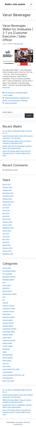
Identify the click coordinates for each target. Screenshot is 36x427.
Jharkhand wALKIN (9, 340)
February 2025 (7, 187)
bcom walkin (7, 285)
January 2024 (7, 225)
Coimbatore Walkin (9, 308)
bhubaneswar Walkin (10, 294)
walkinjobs (24, 100)
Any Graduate (9, 92)
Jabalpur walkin (8, 334)
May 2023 (6, 239)
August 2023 (7, 231)
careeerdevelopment (12, 98)
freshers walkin (8, 320)
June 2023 (6, 236)
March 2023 (7, 245)
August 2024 (7, 205)
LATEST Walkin (8, 95)
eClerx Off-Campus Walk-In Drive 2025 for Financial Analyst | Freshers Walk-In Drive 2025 (17, 153)
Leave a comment (11, 103)
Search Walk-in (8, 112)
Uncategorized (7, 372)
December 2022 (8, 254)
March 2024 (7, 219)
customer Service (8, 311)
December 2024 (8, 193)
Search (29, 115)
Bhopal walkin (7, 291)
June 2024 (6, 210)
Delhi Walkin (7, 314)
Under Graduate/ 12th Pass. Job (13, 375)
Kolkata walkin (7, 343)
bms (4, 297)
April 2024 (6, 216)
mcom (5, 352)
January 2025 (7, 190)
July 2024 (6, 207)
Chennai (5, 303)
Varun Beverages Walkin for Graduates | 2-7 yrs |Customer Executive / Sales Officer (18, 33)
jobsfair (5, 100)
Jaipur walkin (7, 337)
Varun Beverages (14, 100)
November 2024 (8, 196)
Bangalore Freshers (9, 277)
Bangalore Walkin (8, 279)
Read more (6, 87)
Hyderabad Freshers (9, 329)
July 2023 (6, 233)
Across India (7, 268)
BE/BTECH (6, 288)
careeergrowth (24, 98)
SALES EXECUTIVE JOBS (11, 369)
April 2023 (6, 242)
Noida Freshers (8, 358)
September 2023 (8, 228)
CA (4, 300)
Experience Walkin (9, 317)
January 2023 (7, 251)
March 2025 (7, 184)
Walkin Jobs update (15, 4)
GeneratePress (18, 424)
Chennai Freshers (8, 305)
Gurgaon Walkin (8, 326)
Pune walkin (7, 366)
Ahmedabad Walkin (9, 271)
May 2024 (6, 213)
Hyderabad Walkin (21, 92)
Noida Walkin (7, 360)
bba (4, 282)
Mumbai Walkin (8, 355)
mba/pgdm (6, 349)
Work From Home (8, 381)
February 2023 (7, 248)
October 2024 (7, 199)
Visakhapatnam (8, 378)
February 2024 (7, 222)
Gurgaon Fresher (8, 323)
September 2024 (8, 202)
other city (6, 363)
